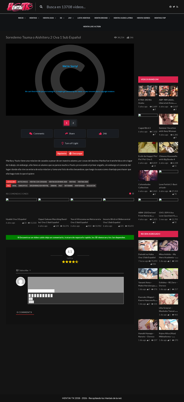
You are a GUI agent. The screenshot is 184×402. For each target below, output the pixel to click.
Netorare (69, 186)
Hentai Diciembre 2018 (58, 182)
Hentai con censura (38, 182)
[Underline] (35, 295)
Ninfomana (79, 186)
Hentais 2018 (83, 182)
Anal (14, 186)
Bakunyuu (23, 186)
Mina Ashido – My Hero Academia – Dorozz (167, 257)
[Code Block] (49, 295)
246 (131, 37)
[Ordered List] (41, 295)
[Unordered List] (43, 295)
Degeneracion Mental (39, 186)
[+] (31, 302)
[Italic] (32, 295)
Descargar (77, 153)
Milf (60, 186)
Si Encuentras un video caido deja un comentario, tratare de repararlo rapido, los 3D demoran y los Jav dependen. (71, 237)
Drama (53, 186)
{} (31, 299)
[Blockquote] (46, 295)
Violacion (91, 186)
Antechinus (23, 182)
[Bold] (30, 295)
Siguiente (61, 153)
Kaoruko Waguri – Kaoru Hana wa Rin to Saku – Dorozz (147, 300)
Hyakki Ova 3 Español (16, 219)
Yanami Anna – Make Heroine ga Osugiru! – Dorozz (147, 285)
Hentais (72, 182)
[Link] (51, 295)
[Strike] (38, 295)
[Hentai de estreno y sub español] (20, 6)
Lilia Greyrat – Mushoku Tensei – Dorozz (167, 311)
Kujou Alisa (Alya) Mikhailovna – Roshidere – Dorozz (168, 336)
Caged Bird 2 (144, 128)
